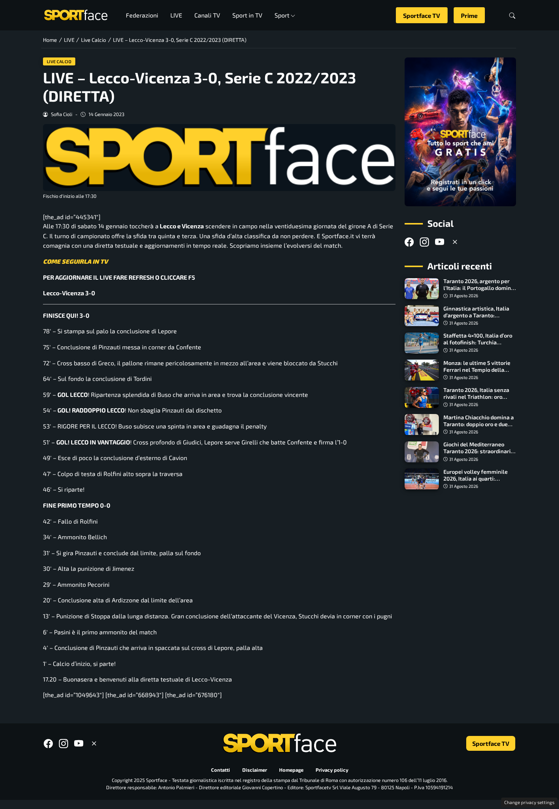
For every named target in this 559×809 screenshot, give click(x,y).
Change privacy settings (529, 802)
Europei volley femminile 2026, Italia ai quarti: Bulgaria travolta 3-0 (475, 478)
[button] (512, 15)
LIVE (176, 15)
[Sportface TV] (460, 131)
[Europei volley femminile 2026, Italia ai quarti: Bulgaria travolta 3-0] (422, 479)
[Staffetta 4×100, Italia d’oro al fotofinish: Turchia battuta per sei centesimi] (422, 343)
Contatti (220, 770)
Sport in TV (247, 15)
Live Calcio (59, 61)
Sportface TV (421, 15)
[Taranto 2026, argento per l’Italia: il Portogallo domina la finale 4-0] (422, 288)
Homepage (291, 770)
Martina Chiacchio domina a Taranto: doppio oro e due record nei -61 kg (478, 424)
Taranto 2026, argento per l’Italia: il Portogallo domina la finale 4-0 (478, 288)
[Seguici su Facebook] (409, 242)
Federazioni (142, 15)
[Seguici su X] (454, 242)
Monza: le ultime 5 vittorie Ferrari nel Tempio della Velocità (476, 370)
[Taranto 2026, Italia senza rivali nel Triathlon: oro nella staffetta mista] (422, 397)
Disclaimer (254, 770)
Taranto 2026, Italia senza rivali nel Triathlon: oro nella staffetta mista (476, 397)
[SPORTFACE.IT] (76, 14)
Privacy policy (332, 770)
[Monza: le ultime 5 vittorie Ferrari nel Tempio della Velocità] (422, 370)
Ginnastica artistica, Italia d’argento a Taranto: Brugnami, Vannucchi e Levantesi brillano (476, 318)
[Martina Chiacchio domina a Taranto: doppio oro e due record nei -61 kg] (422, 424)
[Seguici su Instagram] (424, 242)
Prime (469, 15)
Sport (282, 15)
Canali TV (207, 15)
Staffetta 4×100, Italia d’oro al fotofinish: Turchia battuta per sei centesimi (477, 343)
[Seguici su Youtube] (439, 242)
